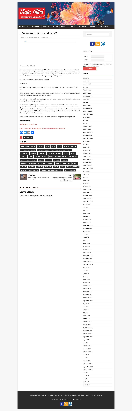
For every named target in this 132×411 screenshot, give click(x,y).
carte (48, 147)
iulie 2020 (85, 207)
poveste (74, 163)
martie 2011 (86, 385)
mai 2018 (85, 276)
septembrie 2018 (88, 264)
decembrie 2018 (87, 255)
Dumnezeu (42, 153)
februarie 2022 (87, 153)
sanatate (40, 167)
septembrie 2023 (88, 114)
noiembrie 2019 (87, 228)
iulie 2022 (85, 144)
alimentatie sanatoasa (28, 147)
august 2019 (86, 231)
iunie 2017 (86, 310)
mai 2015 (85, 358)
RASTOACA (82, 26)
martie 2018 (86, 282)
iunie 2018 (86, 273)
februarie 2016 (87, 346)
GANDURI (46, 26)
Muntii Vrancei (31, 160)
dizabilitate (28, 137)
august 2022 (86, 141)
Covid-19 (66, 147)
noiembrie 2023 (87, 108)
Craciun (73, 147)
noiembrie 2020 (87, 195)
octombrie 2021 (87, 165)
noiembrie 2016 (87, 331)
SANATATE (93, 26)
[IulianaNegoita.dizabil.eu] (66, 24)
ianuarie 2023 (87, 129)
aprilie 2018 (86, 279)
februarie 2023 (87, 126)
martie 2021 (86, 183)
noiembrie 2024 (87, 96)
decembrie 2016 (87, 328)
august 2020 (86, 204)
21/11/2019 (25, 37)
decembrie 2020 (87, 192)
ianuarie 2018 (87, 288)
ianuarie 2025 (87, 93)
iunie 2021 (86, 174)
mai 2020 (85, 210)
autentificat (31, 196)
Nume (86, 56)
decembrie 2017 (87, 291)
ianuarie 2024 (87, 105)
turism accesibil (33, 170)
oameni (41, 160)
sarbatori (48, 167)
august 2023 (86, 117)
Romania (31, 167)
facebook (51, 153)
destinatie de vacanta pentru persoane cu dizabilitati (54, 150)
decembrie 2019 (87, 225)
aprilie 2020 (86, 213)
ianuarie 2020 (87, 222)
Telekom (76, 167)
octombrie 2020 (87, 198)
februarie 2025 (87, 90)
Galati (73, 153)
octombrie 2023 (87, 111)
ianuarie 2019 (87, 252)
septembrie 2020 (88, 201)
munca (23, 160)
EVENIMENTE (36, 26)
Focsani (66, 153)
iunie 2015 (86, 355)
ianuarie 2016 (87, 349)
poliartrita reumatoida (45, 163)
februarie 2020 (87, 219)
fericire (58, 153)
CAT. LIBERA (104, 26)
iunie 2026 (86, 78)
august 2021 (86, 171)
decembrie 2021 (87, 159)
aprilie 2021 (86, 180)
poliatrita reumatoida (63, 163)
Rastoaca (23, 167)
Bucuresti (40, 147)
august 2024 (86, 99)
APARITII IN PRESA (75, 399)
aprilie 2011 (86, 382)
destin (33, 150)
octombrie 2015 (87, 352)
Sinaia (63, 167)
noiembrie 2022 (87, 135)
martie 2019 (86, 246)
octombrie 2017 (87, 297)
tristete (23, 170)
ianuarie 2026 (87, 84)
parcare (64, 160)
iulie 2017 (85, 306)
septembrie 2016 (88, 337)
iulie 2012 (85, 373)
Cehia (59, 147)
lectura (37, 157)
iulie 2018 (85, 270)
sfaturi (56, 167)
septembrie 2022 (88, 138)
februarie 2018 (87, 285)
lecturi (44, 157)
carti (53, 147)
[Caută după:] (97, 34)
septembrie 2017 (88, 301)
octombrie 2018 (87, 261)
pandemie (56, 160)
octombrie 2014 (87, 364)
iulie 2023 (85, 120)
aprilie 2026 (86, 81)
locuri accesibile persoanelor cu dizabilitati (63, 157)
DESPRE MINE (64, 399)
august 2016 (86, 340)
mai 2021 (85, 177)
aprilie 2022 (86, 147)
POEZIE (73, 26)
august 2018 (86, 267)
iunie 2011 (86, 376)
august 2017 (86, 303)
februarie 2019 (87, 249)
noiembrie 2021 (87, 162)
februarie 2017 (87, 322)
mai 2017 (85, 312)
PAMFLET (64, 26)
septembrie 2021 (88, 168)
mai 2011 (85, 379)
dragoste (34, 153)
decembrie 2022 (87, 132)
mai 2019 (85, 240)
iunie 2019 (86, 237)
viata (66, 170)
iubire (30, 157)
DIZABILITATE (23, 26)
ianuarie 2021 (87, 189)
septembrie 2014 (88, 367)
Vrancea (72, 170)
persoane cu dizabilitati (28, 163)
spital (69, 167)
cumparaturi (25, 150)
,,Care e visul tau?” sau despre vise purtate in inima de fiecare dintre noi (42, 128)
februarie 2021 (87, 186)
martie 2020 (86, 216)
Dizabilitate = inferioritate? (28, 124)
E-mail (86, 59)
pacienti (48, 160)
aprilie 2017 (86, 316)
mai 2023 (85, 123)
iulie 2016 (85, 343)
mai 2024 (85, 102)
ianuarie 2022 (87, 156)
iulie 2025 (85, 87)
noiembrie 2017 (87, 294)
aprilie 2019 (86, 243)
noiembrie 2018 (87, 258)
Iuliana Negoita (34, 37)
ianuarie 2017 (87, 325)
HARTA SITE (54, 399)
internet (23, 157)
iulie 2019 (85, 234)
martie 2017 (86, 319)
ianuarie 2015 (87, 361)
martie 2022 (86, 150)
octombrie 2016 (87, 334)
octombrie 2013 (87, 370)
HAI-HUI (55, 26)
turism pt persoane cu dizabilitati (51, 170)
